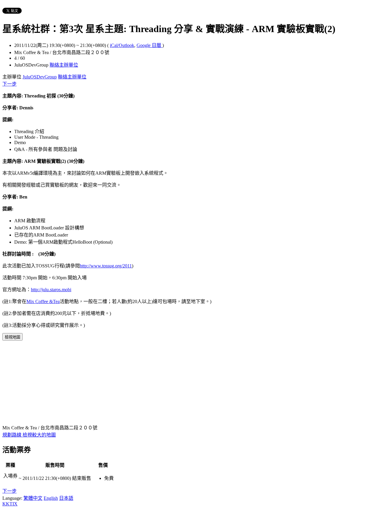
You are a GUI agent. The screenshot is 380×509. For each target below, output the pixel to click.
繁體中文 (32, 498)
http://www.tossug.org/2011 (106, 265)
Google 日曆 (149, 45)
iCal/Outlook (122, 45)
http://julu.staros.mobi (51, 289)
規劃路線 (12, 434)
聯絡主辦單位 (64, 64)
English (51, 498)
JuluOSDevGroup (40, 76)
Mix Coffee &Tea (43, 301)
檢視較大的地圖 (39, 434)
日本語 (66, 498)
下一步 (9, 83)
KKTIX (10, 503)
